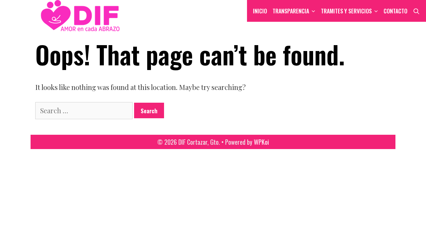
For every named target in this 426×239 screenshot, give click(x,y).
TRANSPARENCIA (291, 11)
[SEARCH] (416, 11)
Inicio (260, 11)
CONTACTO (395, 11)
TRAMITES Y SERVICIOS (346, 11)
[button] (313, 11)
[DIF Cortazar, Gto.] (65, 14)
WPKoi (261, 142)
